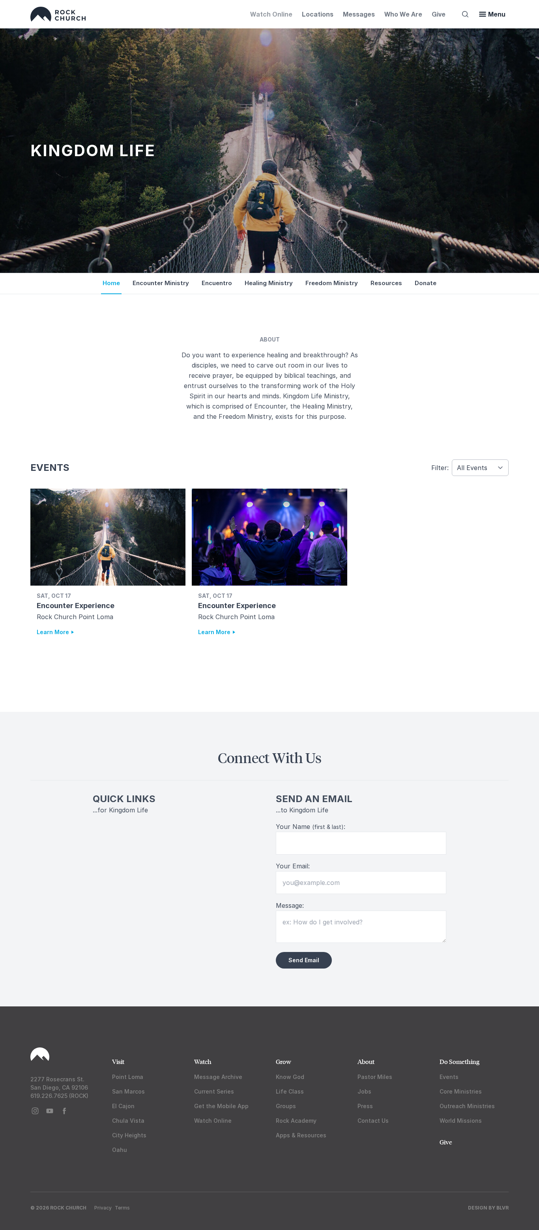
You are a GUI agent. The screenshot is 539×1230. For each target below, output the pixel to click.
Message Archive (218, 1076)
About (365, 1061)
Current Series (214, 1091)
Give (438, 14)
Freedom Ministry (331, 283)
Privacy (103, 1208)
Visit (118, 1061)
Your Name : (310, 827)
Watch (202, 1061)
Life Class (290, 1091)
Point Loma (127, 1076)
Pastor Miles (374, 1076)
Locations (317, 14)
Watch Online (271, 14)
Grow (283, 1061)
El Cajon (123, 1106)
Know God (290, 1076)
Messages (359, 14)
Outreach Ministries (467, 1106)
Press (365, 1106)
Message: (290, 905)
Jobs (364, 1091)
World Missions (461, 1120)
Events (449, 1076)
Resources (386, 283)
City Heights (129, 1135)
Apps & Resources (301, 1135)
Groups (286, 1106)
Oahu (119, 1149)
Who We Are (403, 14)
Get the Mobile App (221, 1106)
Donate (425, 283)
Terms (122, 1208)
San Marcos (128, 1091)
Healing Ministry (269, 283)
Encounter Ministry (161, 283)
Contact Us (373, 1120)
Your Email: (293, 866)
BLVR (502, 1208)
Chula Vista (128, 1120)
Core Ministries (461, 1091)
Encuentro (217, 283)
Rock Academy (296, 1120)
